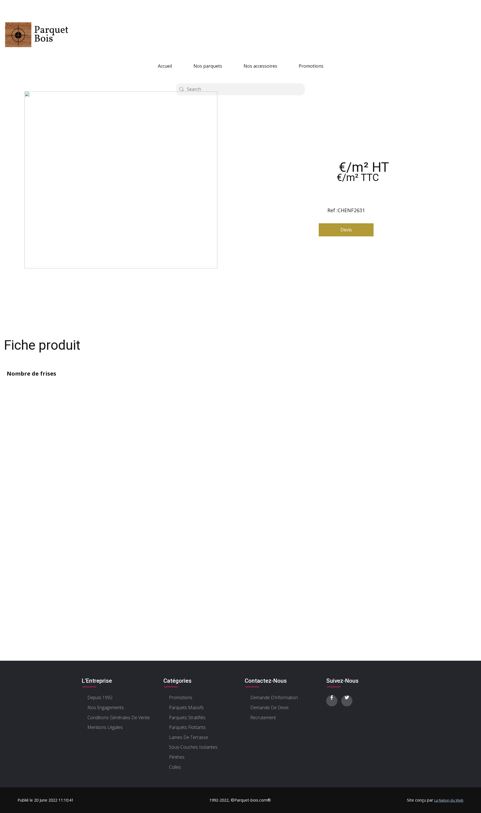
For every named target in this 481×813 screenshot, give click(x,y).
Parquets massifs (186, 707)
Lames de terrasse (188, 737)
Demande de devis (269, 707)
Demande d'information (274, 697)
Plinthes (177, 757)
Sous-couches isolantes (193, 747)
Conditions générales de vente (118, 717)
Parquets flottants (187, 727)
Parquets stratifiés (187, 717)
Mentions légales (105, 727)
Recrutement (263, 717)
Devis (346, 230)
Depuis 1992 (99, 697)
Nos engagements (105, 707)
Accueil (165, 66)
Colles (175, 767)
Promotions (311, 66)
